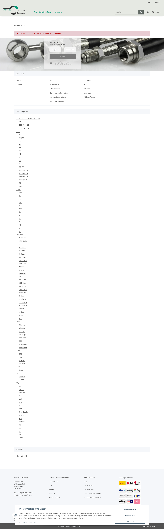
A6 (20, 157)
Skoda (19, 373)
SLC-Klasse (23, 302)
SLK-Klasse (23, 305)
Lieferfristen (54, 85)
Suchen (62, 56)
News (149, 2)
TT (20, 183)
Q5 (20, 160)
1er (20, 193)
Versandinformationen (58, 97)
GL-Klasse (22, 276)
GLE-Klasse (23, 283)
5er (20, 206)
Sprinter (22, 309)
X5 (20, 222)
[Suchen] (141, 12)
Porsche (19, 351)
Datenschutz (33, 522)
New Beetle (23, 412)
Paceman (22, 338)
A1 (20, 141)
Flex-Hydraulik (22, 456)
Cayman (22, 364)
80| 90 (21, 138)
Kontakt (157, 2)
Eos (20, 396)
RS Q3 (21, 167)
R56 (20, 341)
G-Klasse (22, 273)
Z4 (20, 231)
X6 (20, 225)
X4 (20, 218)
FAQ (51, 81)
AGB (85, 85)
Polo (20, 418)
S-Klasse (22, 296)
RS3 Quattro (23, 170)
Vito (20, 318)
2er (20, 196)
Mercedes (20, 235)
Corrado (22, 393)
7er (20, 212)
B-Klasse (22, 251)
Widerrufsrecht (89, 97)
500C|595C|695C (25, 128)
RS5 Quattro (23, 176)
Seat (18, 367)
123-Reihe (23, 238)
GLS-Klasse (23, 289)
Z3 (20, 228)
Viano (21, 315)
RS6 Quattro (23, 180)
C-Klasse (22, 254)
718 (20, 354)
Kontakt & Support (57, 101)
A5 (20, 154)
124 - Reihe (23, 241)
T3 (20, 425)
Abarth (19, 122)
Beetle (21, 386)
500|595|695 (24, 125)
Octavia (22, 376)
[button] (147, 12)
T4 (20, 428)
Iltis (20, 402)
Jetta (21, 405)
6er (20, 209)
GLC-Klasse (23, 280)
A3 (20, 147)
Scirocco (22, 422)
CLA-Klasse (23, 260)
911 (20, 357)
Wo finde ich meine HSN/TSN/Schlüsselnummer (63, 63)
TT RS (21, 186)
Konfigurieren (130, 515)
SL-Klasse (22, 299)
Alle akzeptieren (130, 510)
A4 (20, 151)
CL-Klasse (22, 257)
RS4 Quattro (23, 173)
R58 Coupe (23, 347)
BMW (18, 189)
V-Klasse (22, 312)
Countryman (23, 335)
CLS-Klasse (23, 267)
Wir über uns (55, 89)
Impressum (23, 522)
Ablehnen (130, 521)
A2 (20, 144)
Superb (22, 380)
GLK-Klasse (23, 286)
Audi (18, 131)
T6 (20, 434)
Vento (21, 438)
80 (20, 135)
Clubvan (22, 328)
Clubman (22, 325)
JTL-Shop (152, 526)
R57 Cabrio (23, 344)
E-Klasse (22, 270)
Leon (21, 370)
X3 (20, 215)
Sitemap (87, 89)
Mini (18, 322)
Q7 (20, 164)
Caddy (21, 389)
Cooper (22, 331)
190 (20, 244)
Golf (20, 399)
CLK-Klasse (23, 264)
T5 (20, 431)
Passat (21, 415)
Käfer (21, 409)
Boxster (22, 360)
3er (20, 199)
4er (20, 202)
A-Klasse (22, 247)
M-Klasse (22, 293)
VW (18, 383)
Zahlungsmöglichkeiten (59, 93)
